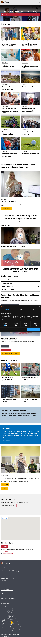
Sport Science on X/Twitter (7, 509)
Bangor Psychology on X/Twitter (8, 505)
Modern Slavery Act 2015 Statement (8, 598)
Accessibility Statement (5, 601)
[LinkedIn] (17, 571)
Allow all (33, 329)
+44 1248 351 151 (4, 580)
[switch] (15, 325)
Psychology (4, 488)
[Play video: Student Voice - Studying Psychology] (20, 235)
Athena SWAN (5, 419)
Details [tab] (20, 309)
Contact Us (3, 582)
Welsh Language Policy (5, 606)
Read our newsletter (6, 208)
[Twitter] (2, 571)
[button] (20, 279)
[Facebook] (6, 571)
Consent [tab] (7, 309)
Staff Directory (6, 440)
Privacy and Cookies (5, 603)
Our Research (5, 346)
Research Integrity (6, 349)
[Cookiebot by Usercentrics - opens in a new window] (32, 306)
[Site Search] (39, 2)
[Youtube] (13, 571)
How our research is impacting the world (10, 353)
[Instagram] (10, 571)
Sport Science (5, 484)
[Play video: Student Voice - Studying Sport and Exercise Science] (20, 257)
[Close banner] (39, 306)
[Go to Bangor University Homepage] (5, 2)
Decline (7, 329)
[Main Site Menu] (36, 2)
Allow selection (20, 329)
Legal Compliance (4, 596)
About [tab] (34, 309)
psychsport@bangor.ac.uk (8, 553)
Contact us (4, 546)
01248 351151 (5, 551)
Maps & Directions (6, 589)
